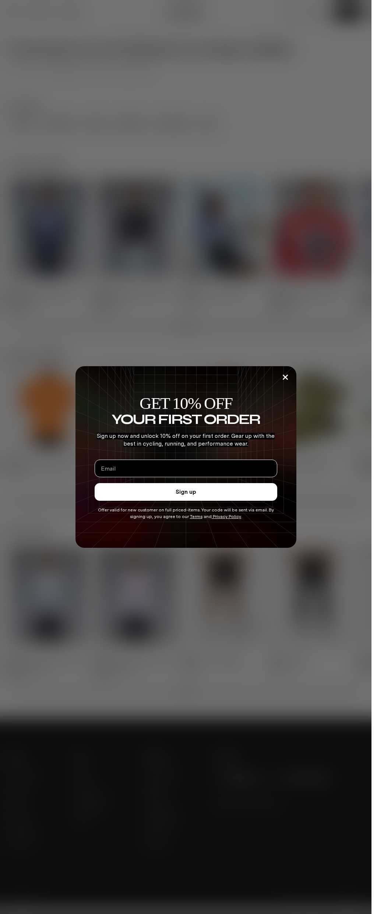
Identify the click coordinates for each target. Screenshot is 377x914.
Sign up (186, 492)
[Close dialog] (285, 377)
